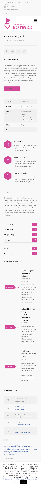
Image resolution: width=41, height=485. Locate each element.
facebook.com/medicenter (23, 425)
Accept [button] (24, 482)
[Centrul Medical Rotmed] (19, 23)
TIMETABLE (10, 89)
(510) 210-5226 (19, 409)
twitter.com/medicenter (22, 432)
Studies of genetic (20, 173)
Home (6, 40)
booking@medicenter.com (23, 417)
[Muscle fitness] (7, 144)
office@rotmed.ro (13, 10)
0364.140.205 (11, 7)
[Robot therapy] (7, 160)
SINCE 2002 (9, 327)
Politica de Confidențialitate (13, 479)
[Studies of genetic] (7, 176)
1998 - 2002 (9, 366)
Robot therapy (19, 157)
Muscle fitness (19, 141)
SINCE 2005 (9, 287)
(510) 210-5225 (19, 407)
